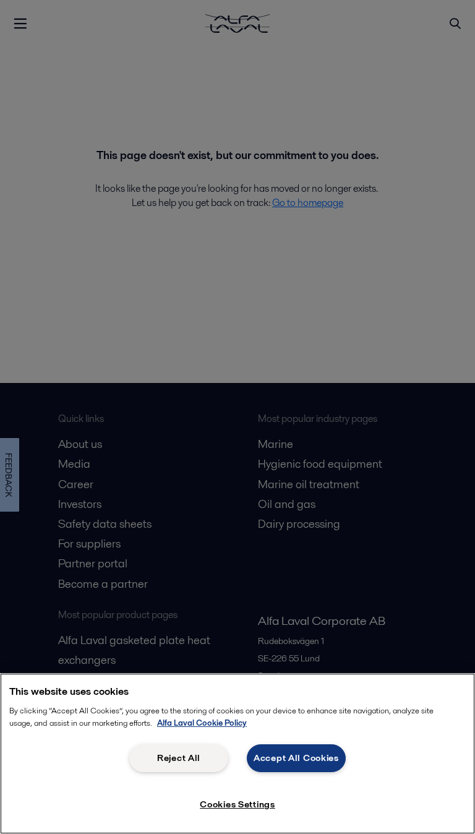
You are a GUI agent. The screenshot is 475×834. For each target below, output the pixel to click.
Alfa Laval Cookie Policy (202, 723)
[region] (237, 753)
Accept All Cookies (296, 758)
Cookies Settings (237, 804)
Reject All (178, 758)
